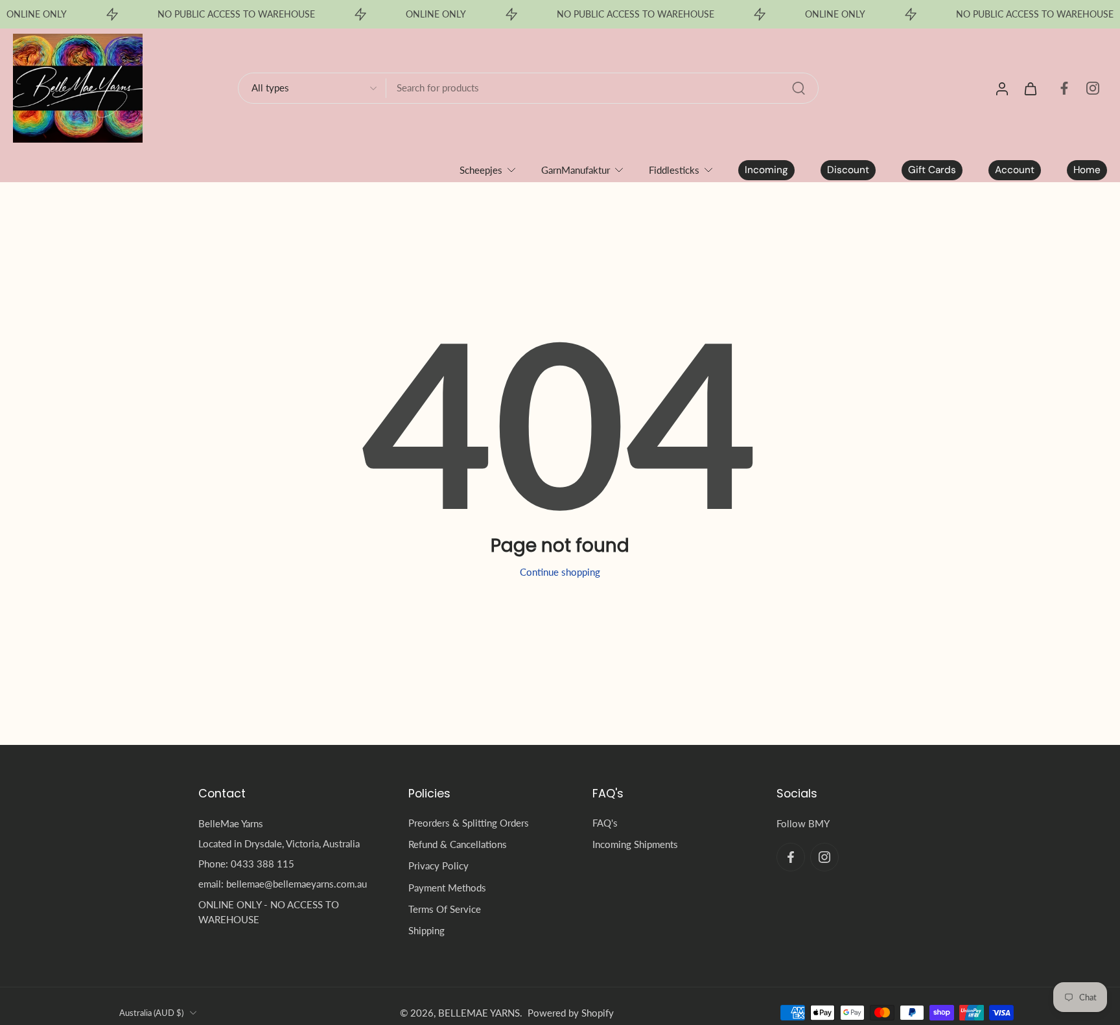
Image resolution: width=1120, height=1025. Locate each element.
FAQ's (605, 823)
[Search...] (798, 88)
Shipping (426, 930)
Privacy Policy (438, 865)
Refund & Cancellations (457, 844)
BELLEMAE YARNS (479, 1012)
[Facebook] (1064, 88)
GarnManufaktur (575, 170)
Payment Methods (447, 887)
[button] (283, 793)
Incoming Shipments (635, 844)
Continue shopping (560, 572)
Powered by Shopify (571, 1012)
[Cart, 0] (1030, 88)
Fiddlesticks (674, 170)
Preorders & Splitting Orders (468, 823)
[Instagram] (1093, 88)
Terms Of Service (444, 909)
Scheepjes (481, 170)
